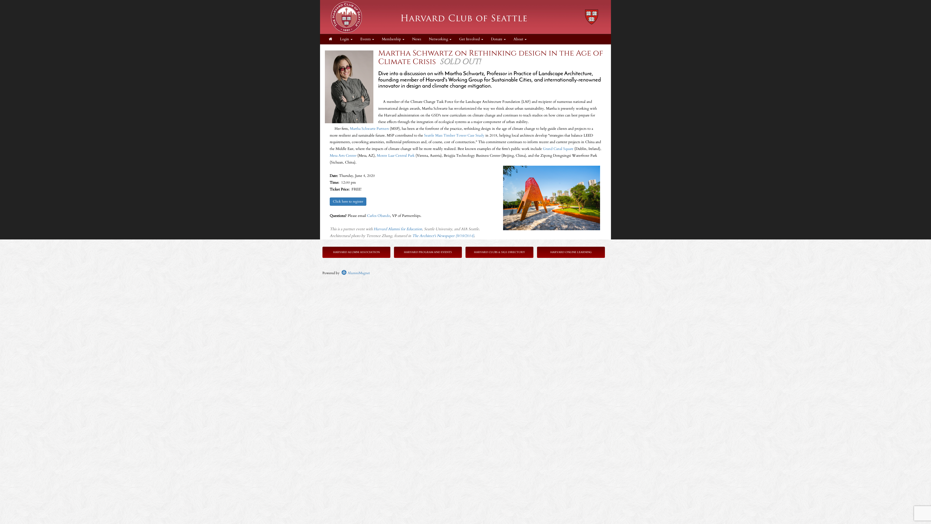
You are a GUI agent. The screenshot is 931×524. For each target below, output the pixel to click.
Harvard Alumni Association (356, 252)
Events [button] (366, 39)
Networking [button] (439, 39)
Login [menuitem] (345, 39)
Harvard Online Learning (571, 252)
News (416, 39)
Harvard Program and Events (428, 252)
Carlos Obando (378, 215)
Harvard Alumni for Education (398, 229)
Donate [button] (497, 39)
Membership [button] (392, 39)
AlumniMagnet (358, 273)
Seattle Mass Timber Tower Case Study (454, 135)
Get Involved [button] (470, 39)
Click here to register (348, 201)
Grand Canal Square (558, 148)
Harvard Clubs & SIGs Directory (499, 252)
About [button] (519, 39)
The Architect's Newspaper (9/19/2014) (443, 235)
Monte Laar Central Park (396, 155)
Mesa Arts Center (343, 155)
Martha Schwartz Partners (369, 128)
